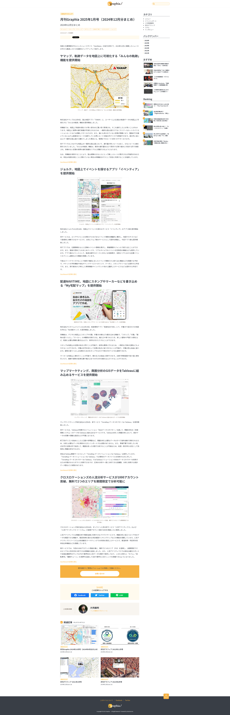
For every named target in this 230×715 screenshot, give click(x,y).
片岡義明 (70, 33)
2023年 (146, 48)
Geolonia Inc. (130, 711)
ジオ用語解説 (149, 23)
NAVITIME (97, 29)
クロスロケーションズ (109, 29)
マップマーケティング (76, 29)
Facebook (82, 595)
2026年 (146, 40)
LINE (121, 595)
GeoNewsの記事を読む (68, 162)
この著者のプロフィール (100, 611)
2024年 (146, 45)
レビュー (148, 19)
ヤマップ (88, 29)
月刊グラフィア (67, 14)
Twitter (101, 595)
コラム (147, 27)
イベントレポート (151, 21)
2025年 (146, 43)
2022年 (146, 50)
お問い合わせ (100, 573)
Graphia (108, 711)
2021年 (146, 53)
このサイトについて (106, 700)
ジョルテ (64, 29)
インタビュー (149, 30)
